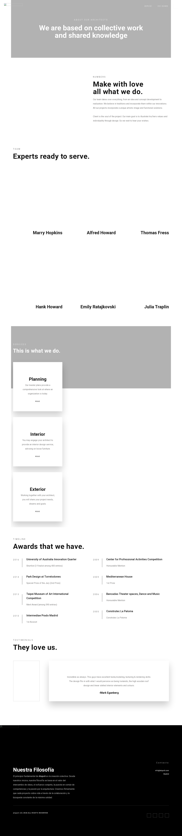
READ (37, 401)
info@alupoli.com (162, 770)
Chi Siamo (163, 6)
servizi (148, 6)
